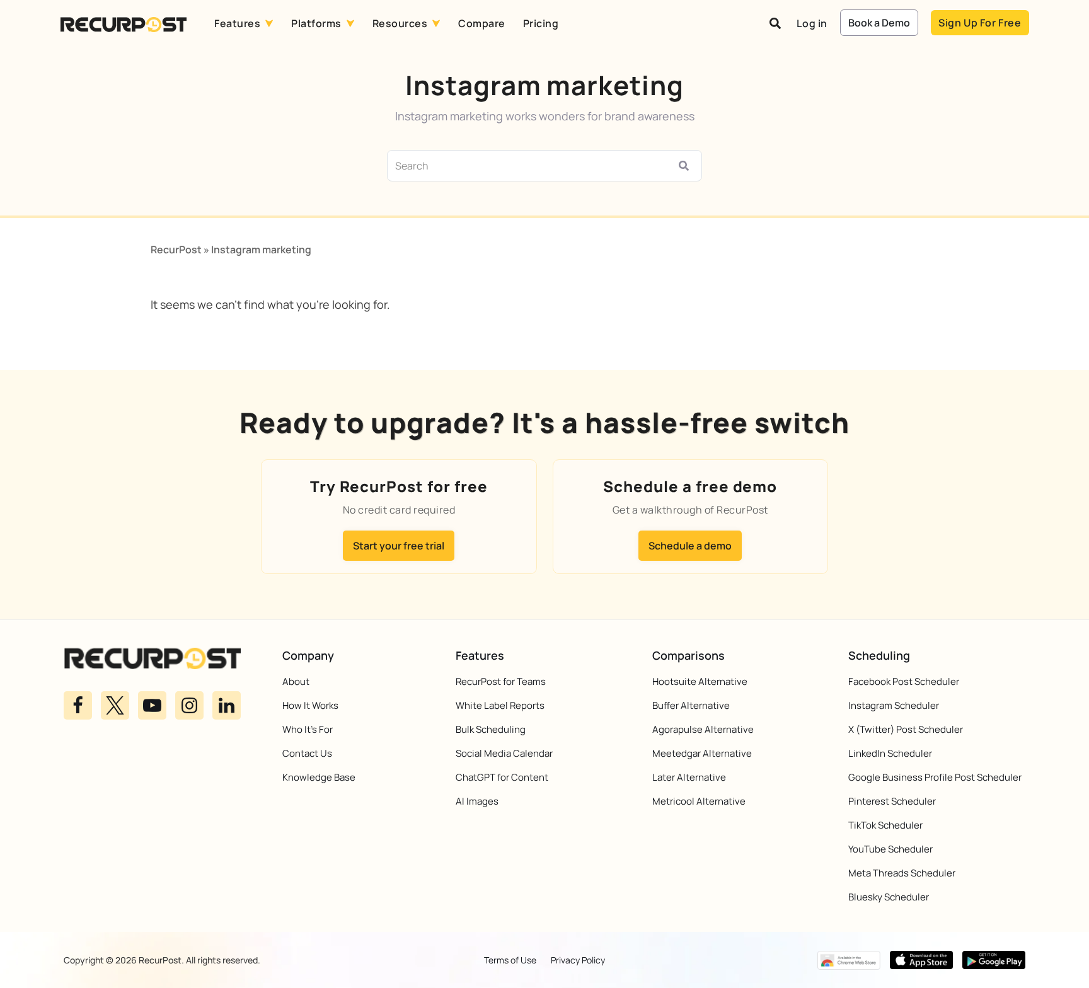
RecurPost (176, 249)
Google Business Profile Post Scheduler (935, 777)
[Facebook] (78, 705)
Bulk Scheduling (491, 729)
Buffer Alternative (691, 705)
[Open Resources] (436, 23)
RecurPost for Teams (501, 681)
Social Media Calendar (504, 753)
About (295, 681)
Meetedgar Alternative (702, 753)
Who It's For (307, 729)
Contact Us (307, 753)
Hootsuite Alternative (699, 681)
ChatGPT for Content (502, 777)
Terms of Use (510, 960)
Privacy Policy (578, 960)
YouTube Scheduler (890, 849)
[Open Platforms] (350, 23)
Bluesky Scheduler (888, 897)
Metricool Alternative (699, 801)
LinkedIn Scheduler (890, 753)
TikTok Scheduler (885, 825)
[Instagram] (189, 705)
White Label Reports (500, 705)
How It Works (310, 705)
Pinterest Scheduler (892, 801)
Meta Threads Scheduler (901, 873)
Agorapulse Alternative (703, 729)
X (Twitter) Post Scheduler (905, 729)
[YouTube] (152, 705)
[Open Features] (269, 23)
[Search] (686, 166)
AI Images (477, 801)
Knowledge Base (318, 777)
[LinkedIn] (226, 705)
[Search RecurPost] (775, 23)
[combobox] (529, 166)
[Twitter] (115, 705)
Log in (812, 23)
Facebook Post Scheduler (903, 681)
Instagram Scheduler (893, 705)
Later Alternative (689, 777)
